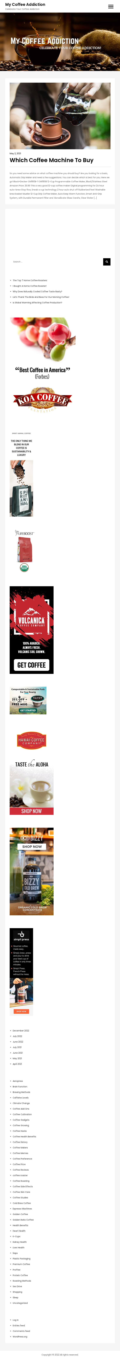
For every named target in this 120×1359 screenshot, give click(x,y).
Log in (16, 1320)
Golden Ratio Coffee (23, 1219)
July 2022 (17, 1036)
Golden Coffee (20, 1214)
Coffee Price (19, 1164)
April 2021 (17, 1064)
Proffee (16, 1269)
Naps (15, 1253)
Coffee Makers (20, 1147)
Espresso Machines (22, 1208)
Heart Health (19, 1230)
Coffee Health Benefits (24, 1136)
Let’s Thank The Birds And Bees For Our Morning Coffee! (41, 297)
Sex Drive (17, 1286)
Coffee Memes (20, 1153)
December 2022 (21, 1030)
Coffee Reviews (21, 1169)
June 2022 (18, 1041)
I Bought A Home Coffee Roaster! (30, 286)
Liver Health (18, 1247)
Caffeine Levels (21, 1097)
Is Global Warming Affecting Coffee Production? (37, 302)
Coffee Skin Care (21, 1192)
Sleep (15, 1297)
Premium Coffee (21, 1264)
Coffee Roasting (21, 1181)
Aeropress (18, 1081)
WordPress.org (20, 1336)
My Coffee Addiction (25, 4)
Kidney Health (20, 1242)
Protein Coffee (20, 1275)
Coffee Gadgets (21, 1119)
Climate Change (21, 1103)
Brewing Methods (21, 1092)
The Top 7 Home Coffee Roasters (30, 280)
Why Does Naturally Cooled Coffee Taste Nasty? (37, 291)
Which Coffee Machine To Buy (52, 160)
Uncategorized (20, 1303)
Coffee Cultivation (22, 1114)
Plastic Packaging (21, 1258)
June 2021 (18, 1052)
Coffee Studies (20, 1197)
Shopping (17, 1292)
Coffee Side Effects (23, 1186)
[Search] (106, 262)
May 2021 (17, 1058)
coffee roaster (20, 1175)
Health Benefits (20, 1225)
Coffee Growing (21, 1125)
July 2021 (17, 1047)
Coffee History (20, 1142)
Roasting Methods (22, 1280)
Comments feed (21, 1331)
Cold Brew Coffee (22, 1203)
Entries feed (19, 1325)
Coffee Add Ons (21, 1108)
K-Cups (16, 1236)
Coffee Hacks (20, 1131)
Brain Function (20, 1086)
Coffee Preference (22, 1158)
